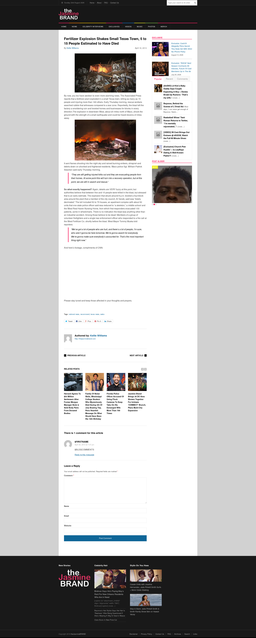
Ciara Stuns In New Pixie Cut (105, 620)
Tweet (70, 321)
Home (92, 2)
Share (109, 321)
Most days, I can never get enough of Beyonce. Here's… (175, 107)
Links (195, 634)
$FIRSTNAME (82, 441)
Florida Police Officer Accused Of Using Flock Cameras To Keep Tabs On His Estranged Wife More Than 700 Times (115, 403)
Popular (158, 78)
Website (67, 525)
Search (187, 634)
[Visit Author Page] (68, 338)
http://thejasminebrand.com (85, 338)
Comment (69, 475)
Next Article (136, 355)
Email (66, 515)
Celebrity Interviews (93, 26)
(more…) (175, 91)
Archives (177, 634)
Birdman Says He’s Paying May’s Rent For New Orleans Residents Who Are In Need (109, 594)
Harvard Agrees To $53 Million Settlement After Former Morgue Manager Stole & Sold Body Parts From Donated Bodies (72, 403)
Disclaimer (133, 634)
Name (66, 506)
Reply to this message (84, 454)
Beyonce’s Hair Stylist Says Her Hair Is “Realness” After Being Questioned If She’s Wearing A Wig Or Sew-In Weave (109, 613)
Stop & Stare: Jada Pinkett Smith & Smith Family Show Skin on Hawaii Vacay (144, 611)
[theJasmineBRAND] (69, 14)
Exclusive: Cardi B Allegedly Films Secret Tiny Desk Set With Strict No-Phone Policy (181, 47)
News (74, 26)
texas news (95, 314)
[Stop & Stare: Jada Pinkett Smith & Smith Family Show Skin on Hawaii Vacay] (146, 600)
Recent (169, 78)
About (99, 2)
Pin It (99, 321)
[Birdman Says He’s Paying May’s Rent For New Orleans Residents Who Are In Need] (110, 579)
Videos (128, 26)
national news (74, 314)
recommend (84, 314)
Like (80, 321)
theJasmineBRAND (78, 634)
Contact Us (114, 2)
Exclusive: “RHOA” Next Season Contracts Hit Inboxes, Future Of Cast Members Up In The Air (181, 67)
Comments (182, 78)
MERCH (164, 26)
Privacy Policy (146, 634)
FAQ (106, 2)
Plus (89, 321)
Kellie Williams (73, 48)
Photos (151, 26)
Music (140, 26)
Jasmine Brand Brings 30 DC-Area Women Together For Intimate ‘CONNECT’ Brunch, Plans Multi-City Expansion (137, 402)
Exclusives (114, 26)
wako (102, 314)
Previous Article (76, 355)
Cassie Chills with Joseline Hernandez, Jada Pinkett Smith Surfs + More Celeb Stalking (145, 587)
